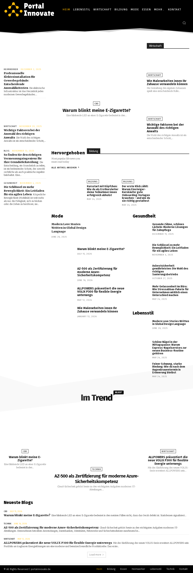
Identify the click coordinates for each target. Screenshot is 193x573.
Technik (96, 469)
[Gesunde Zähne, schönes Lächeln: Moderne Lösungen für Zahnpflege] (141, 230)
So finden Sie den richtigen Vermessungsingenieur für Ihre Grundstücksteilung (23, 158)
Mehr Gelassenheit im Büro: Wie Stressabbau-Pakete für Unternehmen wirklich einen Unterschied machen (170, 291)
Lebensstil (143, 313)
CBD (96, 103)
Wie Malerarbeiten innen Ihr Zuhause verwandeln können (167, 82)
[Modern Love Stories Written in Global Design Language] (141, 327)
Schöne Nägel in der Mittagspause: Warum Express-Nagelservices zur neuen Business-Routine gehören (169, 347)
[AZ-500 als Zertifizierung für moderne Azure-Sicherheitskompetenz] (62, 275)
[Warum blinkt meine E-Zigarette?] (96, 73)
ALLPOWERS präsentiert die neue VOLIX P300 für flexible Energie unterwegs (100, 292)
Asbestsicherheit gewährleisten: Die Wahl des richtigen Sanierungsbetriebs (170, 270)
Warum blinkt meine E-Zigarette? (97, 110)
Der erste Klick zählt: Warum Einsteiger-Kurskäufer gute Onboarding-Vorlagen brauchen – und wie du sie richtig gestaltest (136, 193)
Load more (95, 554)
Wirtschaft (10, 126)
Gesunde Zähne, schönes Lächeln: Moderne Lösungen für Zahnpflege (170, 227)
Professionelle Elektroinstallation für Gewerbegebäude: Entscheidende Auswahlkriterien (19, 81)
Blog (7, 151)
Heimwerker (11, 69)
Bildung (93, 151)
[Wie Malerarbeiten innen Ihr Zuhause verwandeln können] (168, 64)
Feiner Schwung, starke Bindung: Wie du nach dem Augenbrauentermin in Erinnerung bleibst (168, 368)
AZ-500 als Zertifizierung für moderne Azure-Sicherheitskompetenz (97, 272)
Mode (57, 216)
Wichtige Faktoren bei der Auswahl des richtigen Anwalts (22, 133)
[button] (184, 23)
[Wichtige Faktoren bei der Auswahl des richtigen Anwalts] (25, 110)
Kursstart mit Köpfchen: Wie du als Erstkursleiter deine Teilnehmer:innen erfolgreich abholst (102, 191)
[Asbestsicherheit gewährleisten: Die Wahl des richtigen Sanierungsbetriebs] (141, 272)
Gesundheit (10, 183)
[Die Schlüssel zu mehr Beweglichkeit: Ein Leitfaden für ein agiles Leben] (141, 251)
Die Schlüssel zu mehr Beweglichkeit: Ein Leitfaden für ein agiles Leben (24, 190)
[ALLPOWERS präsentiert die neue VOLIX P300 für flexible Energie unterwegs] (62, 294)
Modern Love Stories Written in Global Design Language (68, 227)
